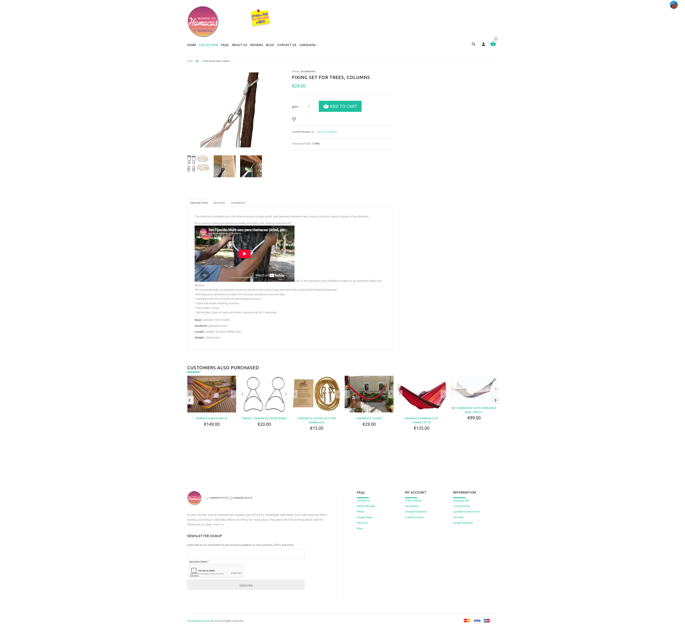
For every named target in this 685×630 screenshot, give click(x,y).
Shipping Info (461, 500)
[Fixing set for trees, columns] (198, 163)
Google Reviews (463, 522)
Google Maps (364, 517)
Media (360, 511)
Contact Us (363, 500)
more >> (218, 524)
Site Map (458, 517)
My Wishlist (412, 505)
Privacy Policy (461, 505)
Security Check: (199, 561)
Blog (359, 528)
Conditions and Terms (466, 511)
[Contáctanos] (674, 5)
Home (190, 61)
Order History (413, 500)
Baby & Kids (197, 61)
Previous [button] (190, 400)
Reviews (219, 202)
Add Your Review (327, 131)
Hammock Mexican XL (212, 418)
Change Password (416, 511)
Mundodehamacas (199, 620)
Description (198, 202)
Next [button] (495, 400)
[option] (198, 163)
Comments (238, 202)
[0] (493, 45)
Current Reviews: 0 (303, 131)
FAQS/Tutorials (366, 505)
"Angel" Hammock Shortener (264, 418)
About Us (362, 522)
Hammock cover (369, 418)
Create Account (414, 517)
